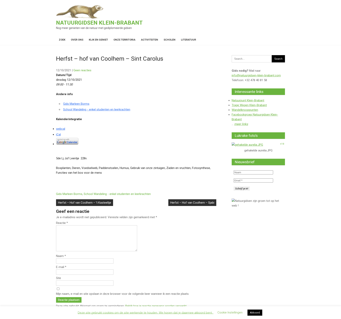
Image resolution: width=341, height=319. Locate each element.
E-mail (61, 267)
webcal (60, 129)
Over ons (77, 39)
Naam (61, 256)
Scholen (169, 39)
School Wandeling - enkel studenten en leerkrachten (96, 109)
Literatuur (188, 39)
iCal (58, 134)
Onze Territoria (124, 39)
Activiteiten (149, 39)
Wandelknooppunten (245, 110)
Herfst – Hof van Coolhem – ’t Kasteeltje (84, 202)
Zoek (62, 39)
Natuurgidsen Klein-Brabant (99, 22)
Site (58, 278)
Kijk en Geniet (98, 39)
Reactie (62, 223)
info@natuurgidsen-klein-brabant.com (256, 75)
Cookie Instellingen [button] (230, 312)
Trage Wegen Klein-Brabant (249, 105)
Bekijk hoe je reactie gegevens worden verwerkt (155, 306)
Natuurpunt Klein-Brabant (248, 100)
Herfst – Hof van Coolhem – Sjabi (192, 202)
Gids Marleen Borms (76, 104)
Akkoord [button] (255, 312)
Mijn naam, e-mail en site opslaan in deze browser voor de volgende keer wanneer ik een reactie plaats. (122, 294)
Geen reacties (82, 70)
